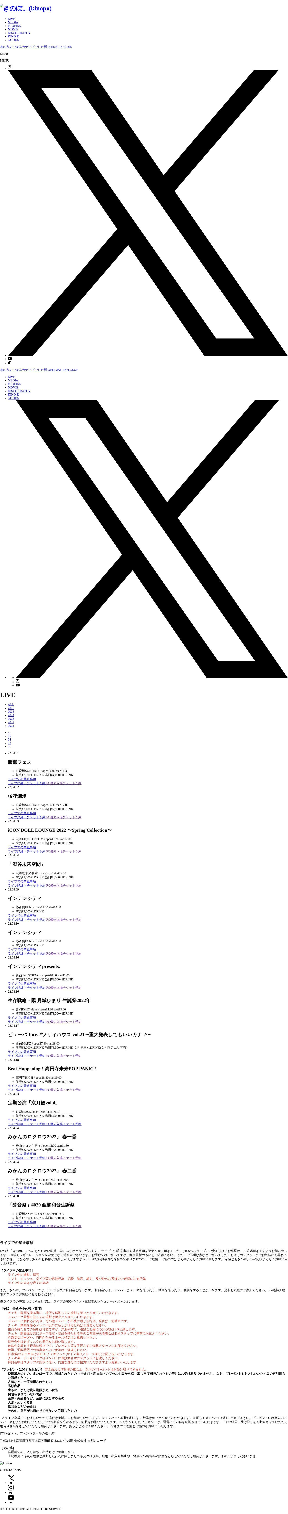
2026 (11, 708)
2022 (11, 722)
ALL (11, 704)
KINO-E (13, 36)
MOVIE (13, 29)
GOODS (13, 40)
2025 (11, 711)
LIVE (11, 18)
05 (9, 736)
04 (9, 739)
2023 (11, 718)
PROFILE (14, 25)
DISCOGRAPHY (19, 32)
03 (9, 743)
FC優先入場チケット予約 (64, 783)
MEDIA (13, 22)
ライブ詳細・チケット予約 (27, 783)
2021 (11, 725)
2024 (11, 715)
